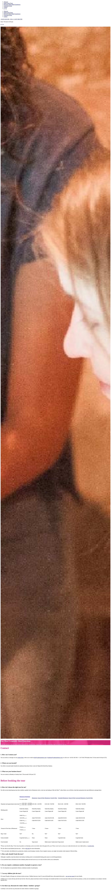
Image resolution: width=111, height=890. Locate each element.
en (6, 8)
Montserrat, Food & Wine (51, 798)
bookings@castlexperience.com (55, 757)
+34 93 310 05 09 (5, 19)
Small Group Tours (8, 3)
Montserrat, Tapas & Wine (38, 798)
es (4, 8)
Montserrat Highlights (25, 796)
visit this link (91, 846)
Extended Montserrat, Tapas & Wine (66, 798)
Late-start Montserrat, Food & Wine (84, 798)
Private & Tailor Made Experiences (12, 4)
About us (6, 1)
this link (28, 848)
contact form (20, 757)
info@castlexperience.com (40, 757)
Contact (5, 7)
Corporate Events (8, 6)
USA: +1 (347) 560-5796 (16, 19)
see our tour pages (70, 876)
